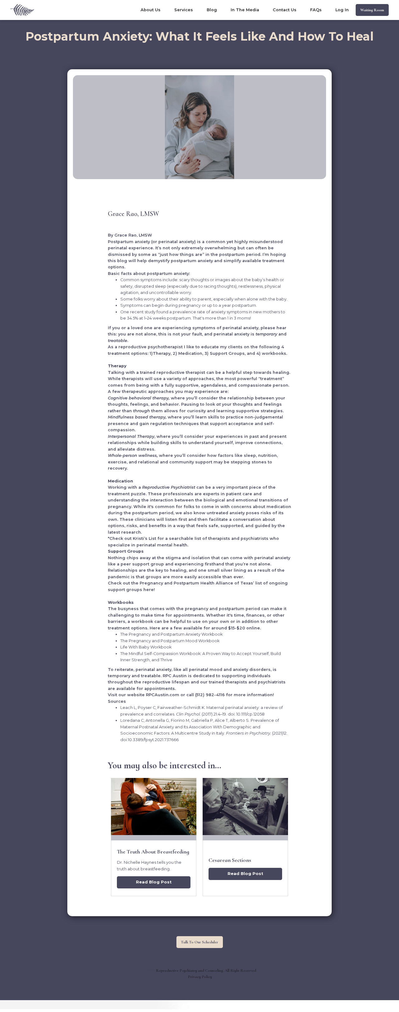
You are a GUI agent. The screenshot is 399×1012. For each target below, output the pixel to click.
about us (151, 9)
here (148, 589)
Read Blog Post (153, 882)
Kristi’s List (144, 538)
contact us (284, 9)
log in (342, 9)
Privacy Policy (200, 976)
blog (212, 9)
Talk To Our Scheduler (199, 942)
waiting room (372, 9)
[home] (22, 10)
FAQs (316, 9)
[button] (183, 10)
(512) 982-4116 (210, 694)
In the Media (245, 9)
